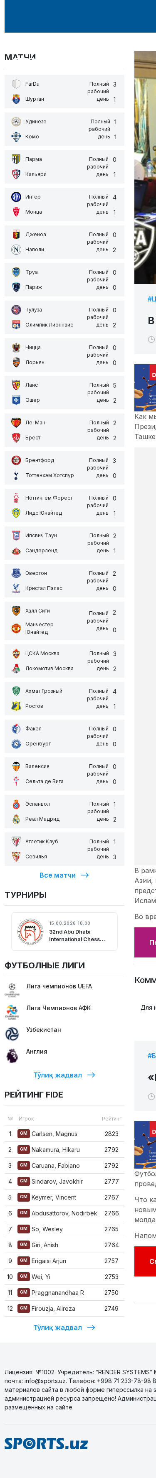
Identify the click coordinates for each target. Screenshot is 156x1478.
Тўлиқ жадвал (57, 1075)
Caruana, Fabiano (50, 1165)
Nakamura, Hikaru (50, 1149)
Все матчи (58, 875)
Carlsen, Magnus (48, 1133)
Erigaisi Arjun (43, 1260)
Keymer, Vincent (48, 1197)
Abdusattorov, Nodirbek (58, 1213)
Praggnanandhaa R (52, 1292)
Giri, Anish (39, 1244)
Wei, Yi (35, 1276)
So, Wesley (41, 1229)
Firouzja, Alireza (47, 1308)
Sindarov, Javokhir (51, 1181)
